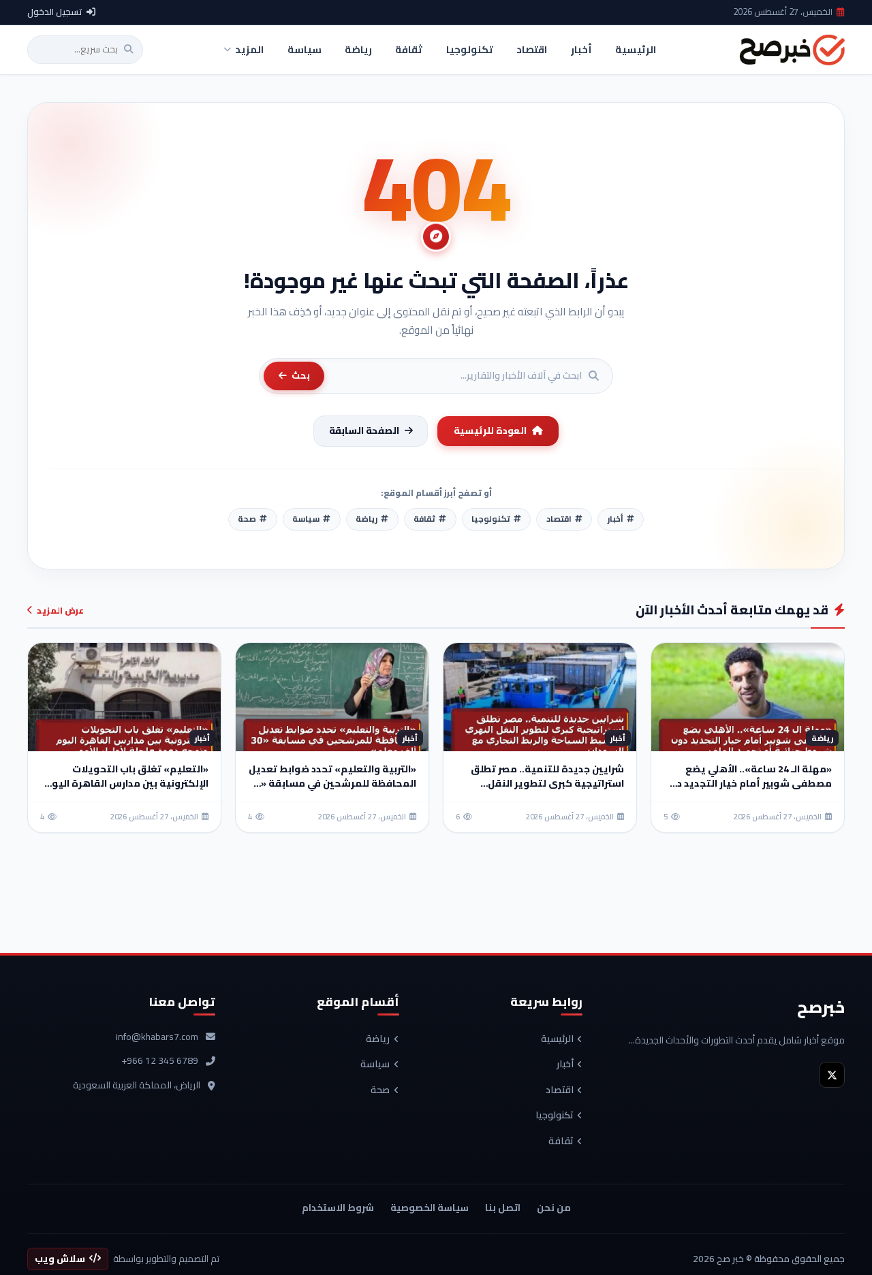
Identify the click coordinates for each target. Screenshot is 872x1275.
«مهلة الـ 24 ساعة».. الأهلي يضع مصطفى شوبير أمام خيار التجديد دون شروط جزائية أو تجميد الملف (748, 783)
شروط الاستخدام (338, 1207)
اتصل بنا (502, 1207)
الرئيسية (557, 1039)
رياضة (378, 1039)
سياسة (375, 1064)
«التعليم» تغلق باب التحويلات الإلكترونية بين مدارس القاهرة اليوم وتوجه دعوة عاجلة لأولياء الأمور (126, 783)
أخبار (565, 1064)
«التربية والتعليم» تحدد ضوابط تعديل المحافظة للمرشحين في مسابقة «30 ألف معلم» (332, 783)
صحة (380, 1090)
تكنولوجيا (554, 1115)
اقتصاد (560, 1090)
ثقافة (561, 1141)
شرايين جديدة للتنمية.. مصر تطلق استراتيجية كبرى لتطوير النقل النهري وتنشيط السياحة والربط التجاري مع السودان (547, 790)
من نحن (554, 1207)
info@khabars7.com (157, 1037)
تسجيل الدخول (54, 12)
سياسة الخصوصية (429, 1207)
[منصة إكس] (832, 1075)
